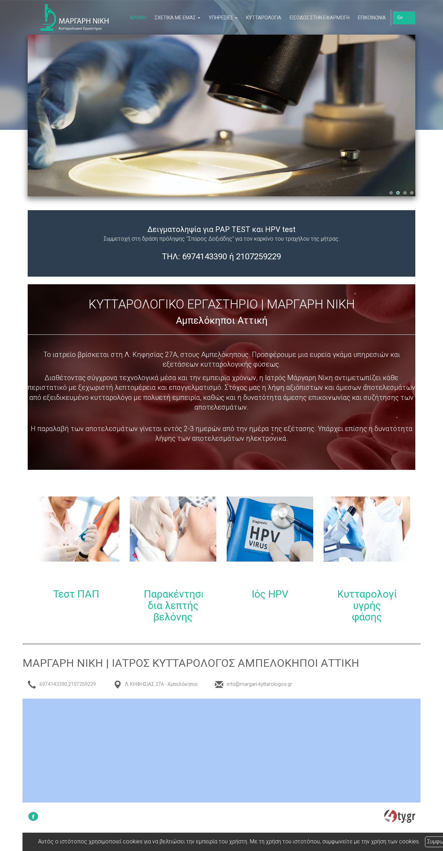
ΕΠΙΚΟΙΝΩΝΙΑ (372, 17)
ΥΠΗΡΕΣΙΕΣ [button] (221, 17)
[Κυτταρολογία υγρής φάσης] (367, 539)
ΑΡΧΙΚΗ (138, 17)
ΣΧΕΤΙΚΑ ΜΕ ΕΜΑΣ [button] (176, 17)
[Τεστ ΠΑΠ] (76, 539)
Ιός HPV (270, 594)
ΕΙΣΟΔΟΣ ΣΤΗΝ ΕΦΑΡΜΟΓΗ (320, 17)
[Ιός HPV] (270, 539)
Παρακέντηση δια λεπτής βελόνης (175, 605)
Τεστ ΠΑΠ (76, 594)
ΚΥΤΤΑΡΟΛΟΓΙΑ (263, 17)
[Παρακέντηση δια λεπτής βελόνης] (173, 539)
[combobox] (404, 17)
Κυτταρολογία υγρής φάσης (370, 605)
